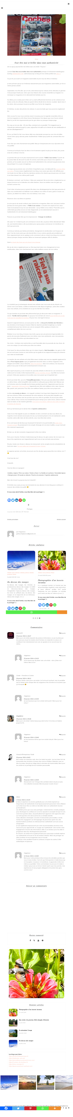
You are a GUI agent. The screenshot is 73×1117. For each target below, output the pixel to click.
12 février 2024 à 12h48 (31, 856)
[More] (55, 1108)
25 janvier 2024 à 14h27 (23, 636)
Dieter (18, 797)
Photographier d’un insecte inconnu (50, 581)
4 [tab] (39, 618)
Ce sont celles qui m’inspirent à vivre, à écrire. (31, 446)
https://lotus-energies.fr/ (16, 1064)
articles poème (24, 572)
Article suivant (61, 519)
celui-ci (58, 74)
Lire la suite (42, 608)
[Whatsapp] (24, 499)
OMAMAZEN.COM (17, 74)
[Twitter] (13, 499)
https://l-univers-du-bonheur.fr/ (18, 1062)
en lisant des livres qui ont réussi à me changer (25, 242)
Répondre (63, 633)
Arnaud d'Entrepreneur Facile (25, 754)
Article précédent (12, 519)
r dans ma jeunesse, (36, 364)
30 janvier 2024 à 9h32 (23, 757)
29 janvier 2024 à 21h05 (31, 699)
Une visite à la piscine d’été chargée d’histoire (34, 1020)
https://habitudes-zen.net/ (17, 1058)
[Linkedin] (16, 499)
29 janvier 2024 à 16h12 (23, 678)
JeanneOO (19, 633)
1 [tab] (33, 618)
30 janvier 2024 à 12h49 (31, 780)
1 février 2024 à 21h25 (23, 800)
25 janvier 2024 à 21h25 (31, 658)
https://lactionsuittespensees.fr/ (18, 1056)
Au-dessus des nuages (18, 582)
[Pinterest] (20, 499)
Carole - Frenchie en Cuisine (25, 675)
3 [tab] (37, 618)
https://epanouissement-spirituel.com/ (20, 1066)
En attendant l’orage (25, 1030)
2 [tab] (35, 618)
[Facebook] (9, 499)
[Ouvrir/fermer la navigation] (2, 8)
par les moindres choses (42, 373)
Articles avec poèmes (13, 572)
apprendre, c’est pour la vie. (20, 386)
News (36, 59)
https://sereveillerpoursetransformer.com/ (22, 1060)
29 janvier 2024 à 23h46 (23, 719)
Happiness (22, 532)
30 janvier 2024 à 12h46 (31, 737)
